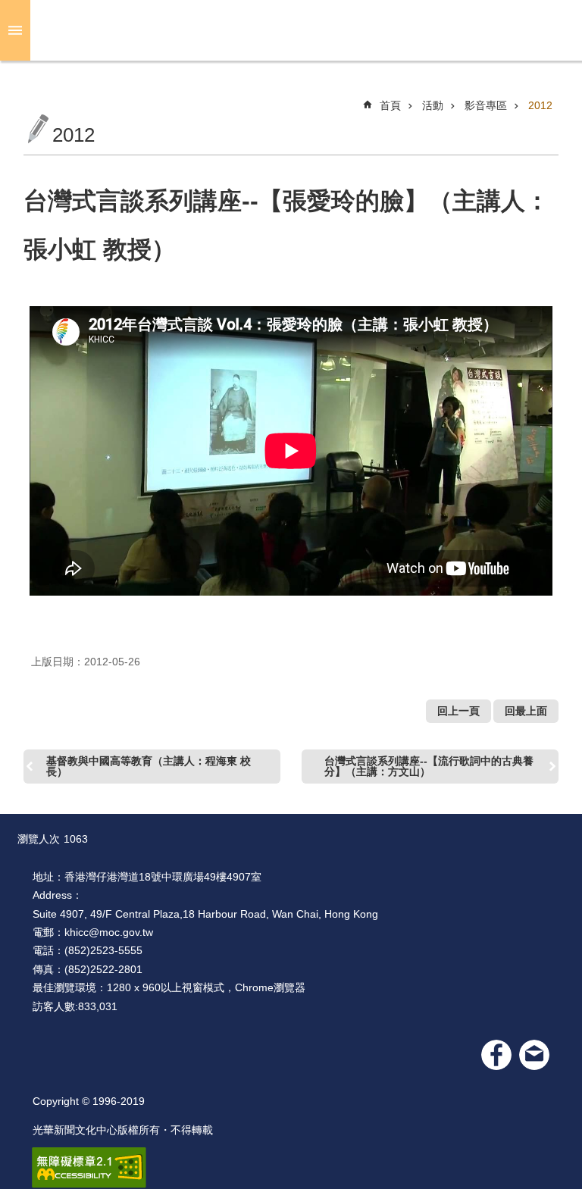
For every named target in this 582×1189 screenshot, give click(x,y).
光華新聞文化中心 (303, 30)
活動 (432, 105)
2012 (540, 105)
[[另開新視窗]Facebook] (496, 1055)
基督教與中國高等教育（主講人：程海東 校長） (148, 766)
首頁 (390, 105)
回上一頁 (458, 711)
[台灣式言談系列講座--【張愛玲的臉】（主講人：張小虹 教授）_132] (534, 1055)
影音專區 (486, 105)
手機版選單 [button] (15, 30)
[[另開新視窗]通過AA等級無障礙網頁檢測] (89, 1167)
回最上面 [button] (526, 711)
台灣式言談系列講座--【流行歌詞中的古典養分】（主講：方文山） (429, 766)
